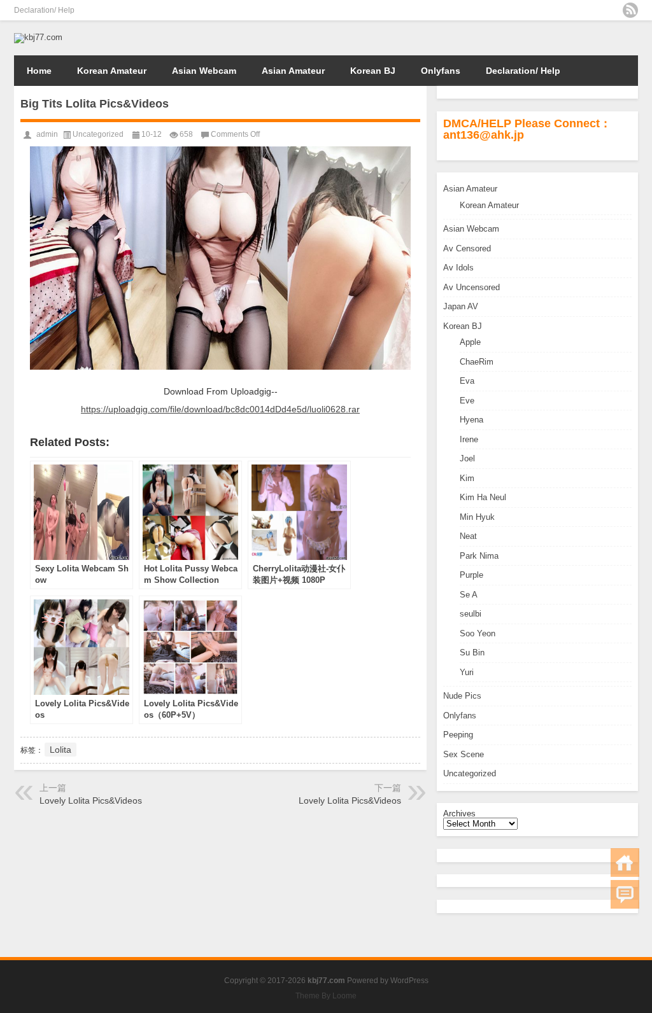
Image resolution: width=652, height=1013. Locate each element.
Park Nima (479, 556)
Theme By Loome (326, 995)
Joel (467, 458)
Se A (469, 594)
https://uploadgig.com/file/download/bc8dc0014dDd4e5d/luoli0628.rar (220, 409)
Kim (467, 478)
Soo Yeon (477, 633)
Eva (467, 381)
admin (47, 134)
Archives (459, 813)
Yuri (467, 672)
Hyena (471, 419)
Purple (471, 575)
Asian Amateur (293, 71)
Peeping (458, 734)
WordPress (409, 980)
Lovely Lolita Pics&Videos (90, 800)
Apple (470, 342)
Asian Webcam (204, 71)
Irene (469, 439)
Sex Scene (463, 754)
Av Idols (458, 267)
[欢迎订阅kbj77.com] (630, 10)
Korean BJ (372, 71)
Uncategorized (469, 773)
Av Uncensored (471, 287)
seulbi (470, 613)
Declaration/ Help (44, 10)
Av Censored (467, 248)
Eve (467, 400)
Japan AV (460, 306)
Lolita (60, 749)
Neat (468, 536)
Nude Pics (462, 696)
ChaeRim (476, 362)
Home (39, 71)
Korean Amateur (111, 71)
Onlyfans (440, 71)
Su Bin (472, 652)
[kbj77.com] (38, 37)
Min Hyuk (477, 517)
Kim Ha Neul (483, 497)
